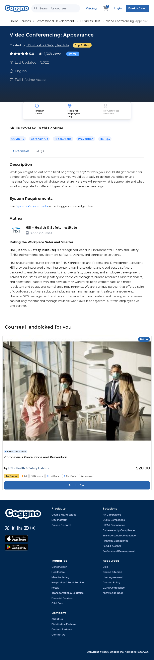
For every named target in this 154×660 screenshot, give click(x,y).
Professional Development (55, 21)
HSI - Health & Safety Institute (47, 45)
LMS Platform (59, 520)
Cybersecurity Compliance (119, 530)
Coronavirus (39, 138)
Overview (21, 151)
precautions (63, 138)
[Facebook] (12, 528)
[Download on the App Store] (25, 538)
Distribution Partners (64, 624)
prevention (85, 138)
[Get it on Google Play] (25, 547)
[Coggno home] (17, 8)
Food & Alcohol (112, 546)
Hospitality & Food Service (68, 582)
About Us (57, 619)
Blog (105, 567)
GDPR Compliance (114, 587)
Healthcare (58, 572)
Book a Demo (137, 8)
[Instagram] (32, 528)
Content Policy (111, 582)
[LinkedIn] (19, 528)
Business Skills (90, 21)
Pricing (91, 8)
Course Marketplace (64, 514)
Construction (59, 567)
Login (118, 8)
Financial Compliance (115, 540)
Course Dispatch (61, 525)
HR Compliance (112, 514)
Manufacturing (60, 577)
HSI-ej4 (105, 138)
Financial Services (62, 598)
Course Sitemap (112, 572)
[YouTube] (26, 528)
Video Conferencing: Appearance (129, 21)
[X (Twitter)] (7, 528)
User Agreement (113, 577)
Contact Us (58, 634)
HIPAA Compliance (114, 525)
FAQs (39, 151)
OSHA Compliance (114, 520)
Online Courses (20, 21)
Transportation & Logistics (68, 593)
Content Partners (62, 629)
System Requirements (32, 206)
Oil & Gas (57, 603)
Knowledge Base (113, 593)
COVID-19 (17, 138)
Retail (55, 587)
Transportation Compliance (119, 535)
